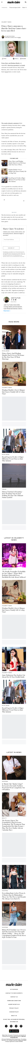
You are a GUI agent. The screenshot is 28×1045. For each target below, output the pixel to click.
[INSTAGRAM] (14, 300)
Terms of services (19, 251)
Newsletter (24, 58)
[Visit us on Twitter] (6, 1026)
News (19, 37)
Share (5, 58)
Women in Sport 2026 (14, 7)
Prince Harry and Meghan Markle (10, 63)
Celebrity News (6, 22)
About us (14, 1015)
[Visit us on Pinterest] (21, 1026)
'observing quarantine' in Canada (16, 65)
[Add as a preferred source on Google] (14, 1031)
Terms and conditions (14, 1000)
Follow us (16, 58)
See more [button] (14, 212)
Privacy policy (14, 1008)
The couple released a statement (10, 123)
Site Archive (14, 989)
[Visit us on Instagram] (11, 1026)
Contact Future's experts (14, 993)
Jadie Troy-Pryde (10, 36)
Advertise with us (14, 1004)
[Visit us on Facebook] (16, 1026)
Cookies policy (14, 1011)
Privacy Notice (20, 253)
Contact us (14, 996)
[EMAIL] (16, 300)
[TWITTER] (11, 300)
